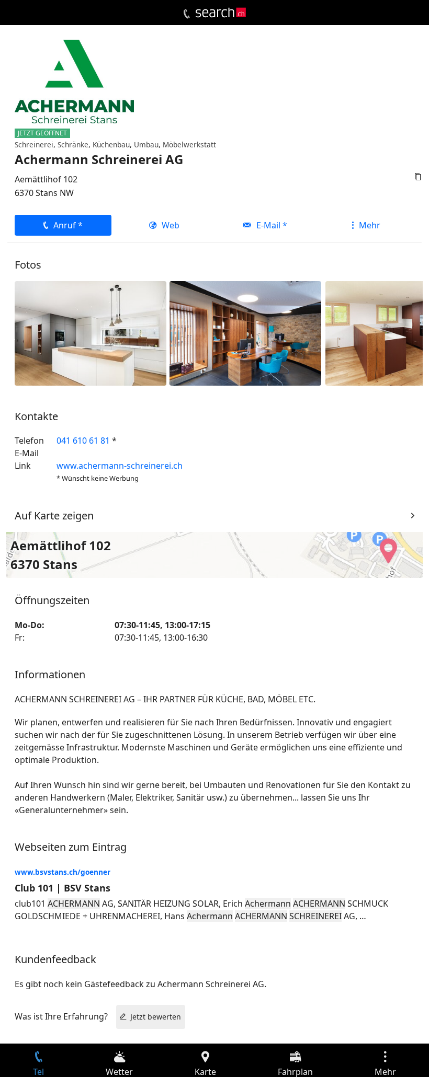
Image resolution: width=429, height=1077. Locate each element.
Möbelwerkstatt (189, 144)
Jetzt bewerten (155, 1017)
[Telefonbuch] (186, 14)
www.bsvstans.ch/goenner (62, 872)
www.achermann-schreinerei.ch (120, 465)
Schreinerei (34, 144)
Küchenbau (111, 144)
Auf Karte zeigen (54, 515)
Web (170, 225)
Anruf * (68, 225)
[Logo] (221, 12)
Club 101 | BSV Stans (62, 888)
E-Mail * (271, 225)
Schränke (73, 144)
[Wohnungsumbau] (90, 332)
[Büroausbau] (245, 332)
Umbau (146, 144)
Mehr (369, 225)
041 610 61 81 (83, 440)
